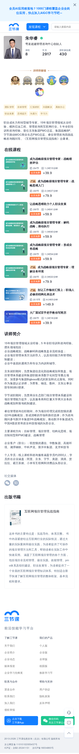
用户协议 (45, 689)
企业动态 (9, 659)
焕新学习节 (46, 672)
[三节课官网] (14, 26)
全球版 (43, 659)
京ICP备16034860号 (43, 747)
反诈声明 (45, 703)
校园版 (43, 666)
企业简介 (9, 652)
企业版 (43, 652)
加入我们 (9, 703)
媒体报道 (9, 666)
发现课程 (35, 27)
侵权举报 (9, 709)
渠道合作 (9, 689)
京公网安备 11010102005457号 (20, 744)
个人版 (43, 645)
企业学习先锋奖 (13, 672)
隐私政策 (45, 696)
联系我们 (9, 696)
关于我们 (9, 645)
